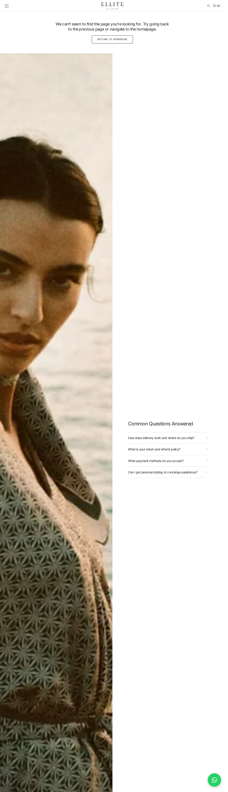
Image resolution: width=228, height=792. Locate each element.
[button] (7, 6)
